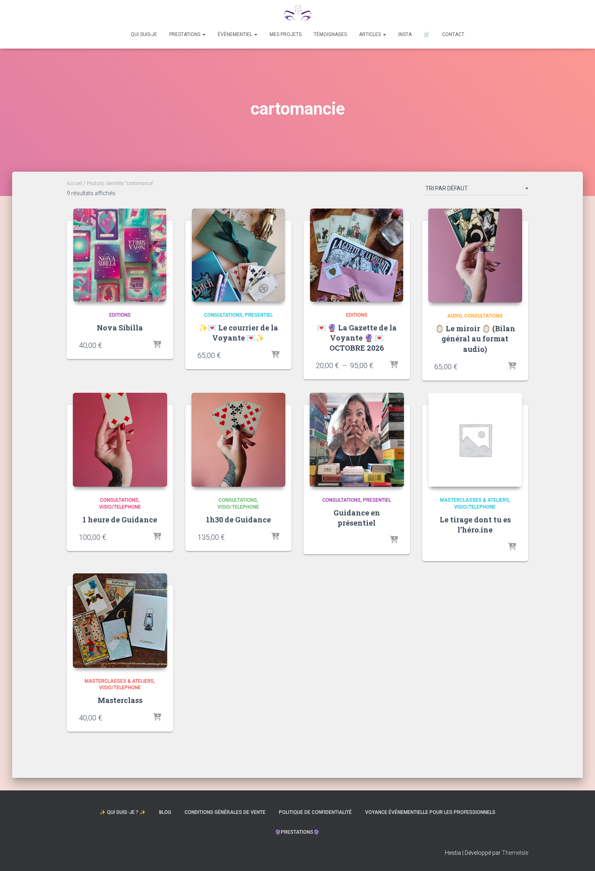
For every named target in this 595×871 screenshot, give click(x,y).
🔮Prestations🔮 (298, 832)
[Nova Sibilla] (119, 255)
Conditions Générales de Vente (225, 812)
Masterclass (120, 700)
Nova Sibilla (120, 327)
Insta (405, 34)
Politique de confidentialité (315, 812)
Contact (453, 34)
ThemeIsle (515, 853)
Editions (120, 315)
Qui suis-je (144, 34)
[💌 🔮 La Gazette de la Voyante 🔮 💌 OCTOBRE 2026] (356, 255)
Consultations (223, 315)
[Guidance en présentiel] (357, 440)
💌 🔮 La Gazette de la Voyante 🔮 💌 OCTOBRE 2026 (357, 338)
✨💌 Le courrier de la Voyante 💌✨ (238, 333)
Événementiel (235, 34)
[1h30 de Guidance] (238, 440)
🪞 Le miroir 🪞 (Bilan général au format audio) (475, 339)
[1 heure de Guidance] (120, 440)
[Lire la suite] (275, 355)
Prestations (185, 34)
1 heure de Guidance (120, 519)
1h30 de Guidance (238, 519)
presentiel (259, 315)
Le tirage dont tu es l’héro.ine (475, 525)
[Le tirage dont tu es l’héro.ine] (475, 440)
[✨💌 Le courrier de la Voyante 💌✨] (238, 255)
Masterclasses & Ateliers (474, 500)
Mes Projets (286, 34)
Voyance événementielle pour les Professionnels (430, 812)
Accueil (74, 183)
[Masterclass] (120, 620)
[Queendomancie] (297, 14)
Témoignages (330, 34)
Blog (165, 812)
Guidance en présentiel (357, 518)
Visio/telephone (120, 507)
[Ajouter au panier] (157, 345)
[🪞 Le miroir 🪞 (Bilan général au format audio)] (475, 256)
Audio (454, 316)
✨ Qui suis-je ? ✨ (123, 812)
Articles (370, 34)
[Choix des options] (394, 365)
